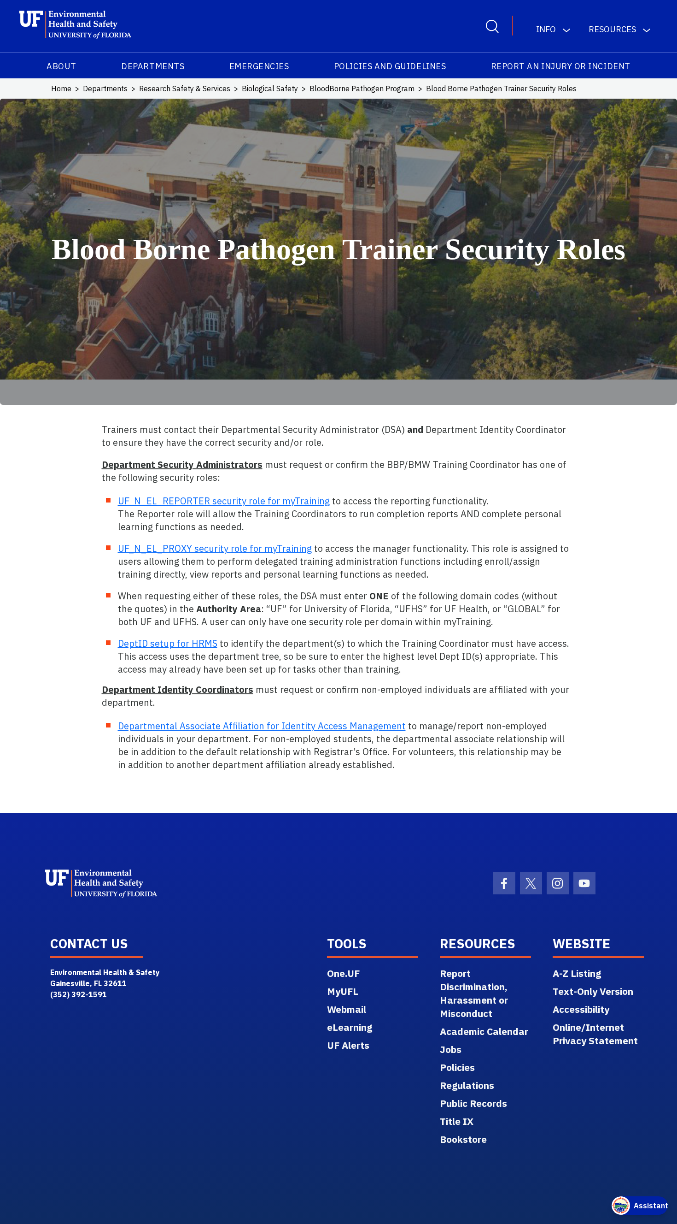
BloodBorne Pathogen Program (361, 88)
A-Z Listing (577, 973)
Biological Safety (270, 88)
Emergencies (259, 66)
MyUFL (342, 991)
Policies (457, 1067)
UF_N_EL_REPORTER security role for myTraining (224, 501)
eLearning (349, 1027)
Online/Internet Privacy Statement (595, 1034)
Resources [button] (612, 29)
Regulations (467, 1085)
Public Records (473, 1103)
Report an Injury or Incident (560, 66)
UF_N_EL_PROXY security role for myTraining (215, 548)
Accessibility (581, 1009)
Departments (152, 66)
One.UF (343, 973)
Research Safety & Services (184, 88)
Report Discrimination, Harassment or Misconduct (474, 993)
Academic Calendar (484, 1031)
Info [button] (546, 29)
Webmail (346, 1009)
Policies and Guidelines (390, 66)
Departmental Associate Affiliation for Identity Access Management (262, 726)
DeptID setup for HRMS (167, 643)
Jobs (450, 1049)
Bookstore (463, 1139)
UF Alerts (348, 1045)
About (61, 66)
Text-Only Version (593, 991)
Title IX (456, 1121)
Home (61, 88)
